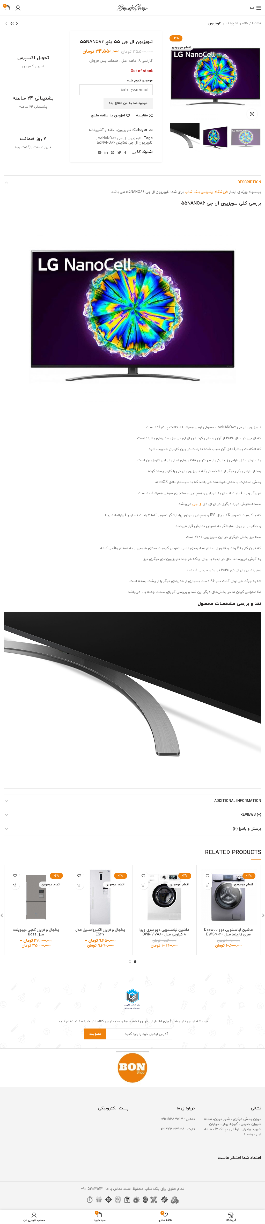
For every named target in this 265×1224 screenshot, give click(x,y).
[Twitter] (119, 152)
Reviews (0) (250, 814)
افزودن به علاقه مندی (108, 115)
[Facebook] (125, 152)
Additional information (237, 801)
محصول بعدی (6, 23)
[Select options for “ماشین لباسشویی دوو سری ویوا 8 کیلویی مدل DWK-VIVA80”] (143, 885)
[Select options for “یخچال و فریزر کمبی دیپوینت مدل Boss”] (15, 885)
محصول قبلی (16, 23)
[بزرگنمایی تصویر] (252, 114)
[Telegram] (99, 152)
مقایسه (142, 115)
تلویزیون (215, 23)
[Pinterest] (112, 152)
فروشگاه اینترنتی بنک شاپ (206, 192)
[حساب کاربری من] (18, 8)
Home (256, 23)
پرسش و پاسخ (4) (247, 828)
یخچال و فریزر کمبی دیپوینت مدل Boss (36, 932)
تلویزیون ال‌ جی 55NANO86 (119, 138)
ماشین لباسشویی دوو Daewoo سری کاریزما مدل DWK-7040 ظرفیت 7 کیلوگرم (228, 935)
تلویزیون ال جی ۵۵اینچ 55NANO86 (124, 143)
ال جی (197, 504)
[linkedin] (106, 152)
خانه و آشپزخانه (237, 23)
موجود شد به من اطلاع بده (128, 103)
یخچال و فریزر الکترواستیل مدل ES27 (100, 932)
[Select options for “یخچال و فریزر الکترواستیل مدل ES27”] (79, 885)
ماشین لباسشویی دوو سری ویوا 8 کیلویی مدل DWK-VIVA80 (164, 932)
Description (249, 182)
